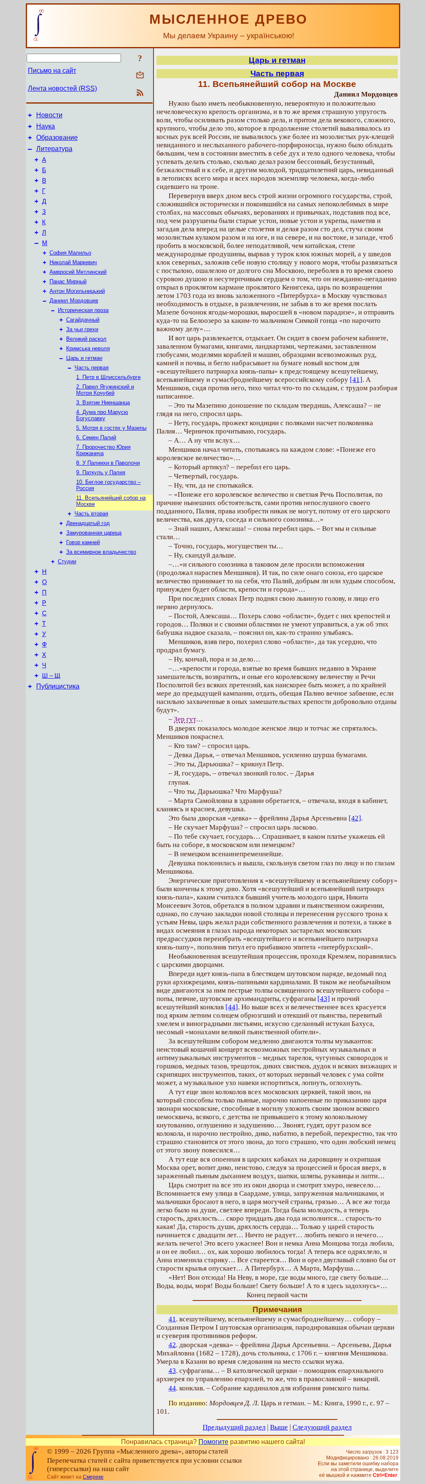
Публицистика (57, 686)
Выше (279, 1427)
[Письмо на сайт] (140, 75)
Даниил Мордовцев (74, 300)
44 (172, 1388)
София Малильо (70, 253)
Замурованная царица (93, 533)
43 (172, 1371)
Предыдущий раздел (234, 1427)
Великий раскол (86, 339)
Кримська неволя (88, 348)
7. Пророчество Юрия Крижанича (103, 450)
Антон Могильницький (77, 291)
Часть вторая (91, 513)
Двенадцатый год (88, 523)
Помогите (213, 1441)
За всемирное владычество (101, 552)
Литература (54, 148)
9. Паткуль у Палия (100, 472)
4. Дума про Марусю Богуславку (102, 415)
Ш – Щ (51, 675)
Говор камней (83, 542)
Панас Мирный (68, 281)
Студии (67, 561)
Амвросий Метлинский (78, 272)
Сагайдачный (82, 320)
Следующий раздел (322, 1427)
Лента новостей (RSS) (62, 88)
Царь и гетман (84, 358)
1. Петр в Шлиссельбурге (108, 377)
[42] (355, 818)
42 (172, 1345)
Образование (57, 137)
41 (172, 1319)
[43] (323, 999)
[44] (231, 1007)
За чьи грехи (82, 329)
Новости (49, 115)
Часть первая (91, 367)
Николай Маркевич (73, 262)
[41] (356, 380)
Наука (45, 126)
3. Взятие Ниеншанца (103, 402)
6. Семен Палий (96, 437)
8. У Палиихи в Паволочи (108, 463)
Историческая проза (83, 310)
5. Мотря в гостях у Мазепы (111, 428)
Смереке (93, 1477)
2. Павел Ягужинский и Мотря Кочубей (105, 390)
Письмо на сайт (52, 70)
